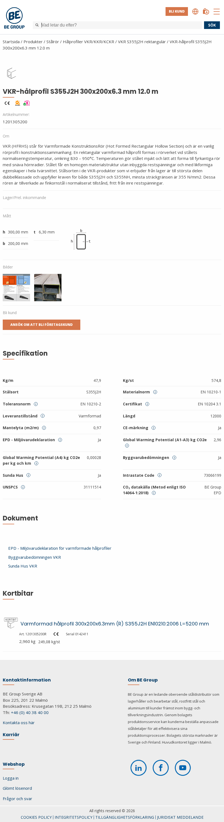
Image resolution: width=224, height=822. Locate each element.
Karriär (11, 735)
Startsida (11, 41)
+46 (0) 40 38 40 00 (30, 712)
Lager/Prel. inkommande (24, 197)
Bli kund (177, 11)
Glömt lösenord (17, 788)
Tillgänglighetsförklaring (124, 817)
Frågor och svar (17, 798)
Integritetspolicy (73, 817)
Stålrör (52, 41)
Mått (7, 215)
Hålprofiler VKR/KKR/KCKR (88, 41)
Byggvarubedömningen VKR (34, 557)
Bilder (8, 267)
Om (6, 136)
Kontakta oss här (19, 722)
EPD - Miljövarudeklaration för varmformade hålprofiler (59, 548)
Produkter (33, 41)
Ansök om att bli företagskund (41, 324)
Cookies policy (36, 817)
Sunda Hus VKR (22, 566)
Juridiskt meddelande (180, 817)
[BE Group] (14, 18)
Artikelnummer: (16, 114)
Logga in (11, 778)
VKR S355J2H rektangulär (142, 41)
